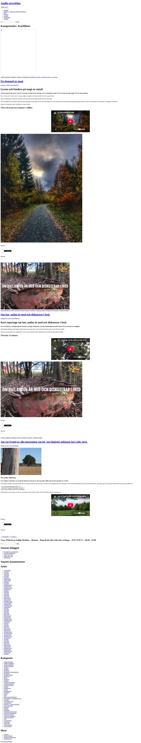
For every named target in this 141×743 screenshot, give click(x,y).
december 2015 (8, 648)
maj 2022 (6, 573)
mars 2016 (6, 643)
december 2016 (8, 632)
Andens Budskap (5, 310)
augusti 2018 (7, 607)
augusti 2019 (7, 589)
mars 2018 (6, 614)
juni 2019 (6, 592)
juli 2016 (6, 639)
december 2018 (8, 601)
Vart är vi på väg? (8, 554)
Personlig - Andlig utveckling (43, 77)
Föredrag (6, 681)
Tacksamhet (7, 17)
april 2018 (6, 613)
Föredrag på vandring (9, 682)
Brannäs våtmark (24, 310)
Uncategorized (7, 720)
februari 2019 (7, 598)
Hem (5, 13)
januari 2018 (7, 617)
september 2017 (8, 620)
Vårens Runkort (8, 725)
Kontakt (6, 14)
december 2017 (8, 619)
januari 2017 (7, 630)
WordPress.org (8, 738)
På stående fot (49, 310)
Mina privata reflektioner (10, 697)
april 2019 (6, 595)
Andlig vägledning (5, 77)
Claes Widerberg (14, 85)
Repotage (6, 707)
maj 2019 (6, 594)
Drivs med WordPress (6, 741)
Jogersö (6, 689)
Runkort (6, 709)
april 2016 (6, 642)
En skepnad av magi (12, 81)
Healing (19, 77)
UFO (5, 719)
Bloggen (6, 10)
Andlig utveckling (11, 3)
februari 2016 (7, 645)
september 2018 (8, 605)
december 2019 (8, 585)
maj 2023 (6, 572)
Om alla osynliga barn (9, 553)
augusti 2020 (7, 580)
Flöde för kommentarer (10, 737)
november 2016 (8, 633)
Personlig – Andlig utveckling (11, 704)
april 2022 (6, 575)
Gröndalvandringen (9, 684)
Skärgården (7, 710)
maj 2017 (6, 624)
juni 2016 (6, 641)
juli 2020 (6, 582)
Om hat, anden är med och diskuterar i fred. (25, 314)
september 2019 (8, 588)
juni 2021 (6, 576)
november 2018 (8, 602)
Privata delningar (8, 706)
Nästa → (15, 536)
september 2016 (8, 636)
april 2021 (6, 577)
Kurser (5, 694)
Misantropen (7, 557)
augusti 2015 (7, 652)
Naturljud (6, 700)
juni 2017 (6, 623)
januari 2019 (7, 599)
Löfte (5, 695)
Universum (54, 77)
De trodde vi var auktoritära (11, 551)
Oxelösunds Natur (40, 310)
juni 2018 (6, 610)
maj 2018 (6, 611)
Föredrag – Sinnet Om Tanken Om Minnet (15, 11)
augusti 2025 (7, 570)
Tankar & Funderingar (9, 716)
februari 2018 (7, 616)
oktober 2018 (7, 604)
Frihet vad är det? (8, 556)
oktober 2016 (7, 635)
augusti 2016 (7, 638)
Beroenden (7, 673)
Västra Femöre (8, 726)
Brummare (6, 676)
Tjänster (6, 19)
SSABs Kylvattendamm (10, 713)
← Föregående (4, 536)
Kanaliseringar (25, 77)
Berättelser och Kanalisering (11, 672)
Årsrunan (6, 667)
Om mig (6, 16)
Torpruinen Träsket (9, 717)
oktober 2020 (7, 579)
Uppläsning (7, 723)
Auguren (6, 669)
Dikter (19, 437)
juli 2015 (6, 654)
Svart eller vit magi (9, 714)
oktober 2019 (7, 586)
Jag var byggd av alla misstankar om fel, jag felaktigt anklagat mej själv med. (44, 441)
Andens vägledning (6, 437)
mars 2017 (6, 627)
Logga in (6, 734)
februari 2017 (7, 629)
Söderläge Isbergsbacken (10, 711)
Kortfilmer (32, 77)
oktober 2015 (7, 649)
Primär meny (4, 7)
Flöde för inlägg (8, 736)
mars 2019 (6, 597)
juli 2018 (6, 608)
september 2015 (8, 651)
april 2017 (6, 626)
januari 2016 (7, 646)
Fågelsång (6, 679)
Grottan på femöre (8, 685)
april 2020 (6, 583)
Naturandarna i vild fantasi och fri (12, 698)
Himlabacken (7, 688)
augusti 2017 (7, 621)
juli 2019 (6, 591)
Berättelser (13, 77)
